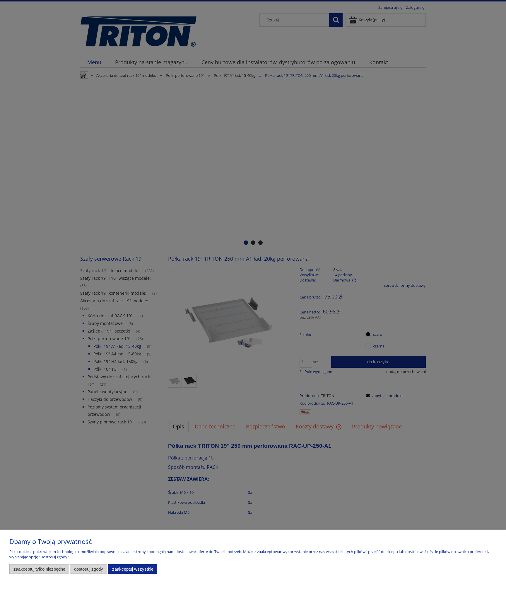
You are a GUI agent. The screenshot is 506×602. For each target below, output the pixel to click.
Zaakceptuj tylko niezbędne (39, 569)
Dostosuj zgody (88, 569)
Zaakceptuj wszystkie (132, 569)
